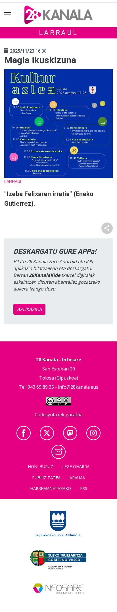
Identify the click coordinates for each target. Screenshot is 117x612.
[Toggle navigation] (8, 15)
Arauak (77, 477)
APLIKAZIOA (29, 309)
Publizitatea (46, 477)
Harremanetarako (50, 488)
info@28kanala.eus (78, 387)
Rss (83, 488)
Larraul (58, 33)
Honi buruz (40, 466)
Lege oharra (75, 466)
